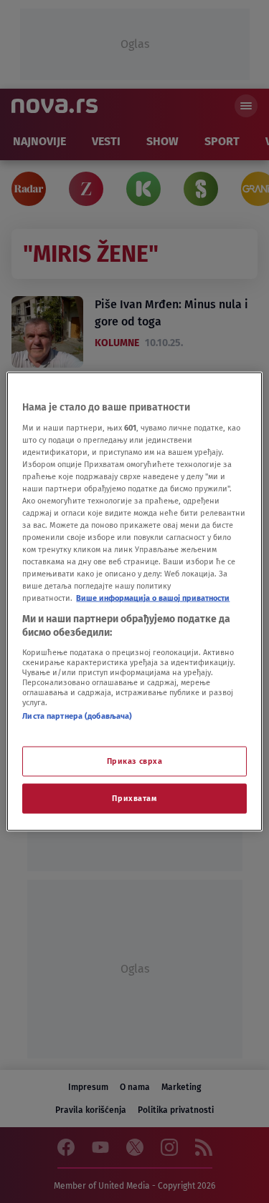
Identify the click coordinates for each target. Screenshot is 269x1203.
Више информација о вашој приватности (153, 598)
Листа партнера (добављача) (77, 715)
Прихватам (134, 798)
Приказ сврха (135, 761)
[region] (134, 602)
